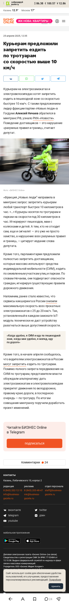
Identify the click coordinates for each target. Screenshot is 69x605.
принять (55, 586)
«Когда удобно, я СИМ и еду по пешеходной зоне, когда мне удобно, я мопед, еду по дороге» (33, 339)
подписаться (34, 443)
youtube (13, 520)
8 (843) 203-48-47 (33, 490)
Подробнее (55, 579)
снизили (51, 301)
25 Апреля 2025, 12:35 (15, 35)
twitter (43, 510)
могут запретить (14, 364)
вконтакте (14, 510)
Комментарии (34, 462)
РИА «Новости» (43, 118)
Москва (25, 10)
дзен (42, 515)
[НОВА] (33, 21)
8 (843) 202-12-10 (12, 490)
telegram (13, 515)
